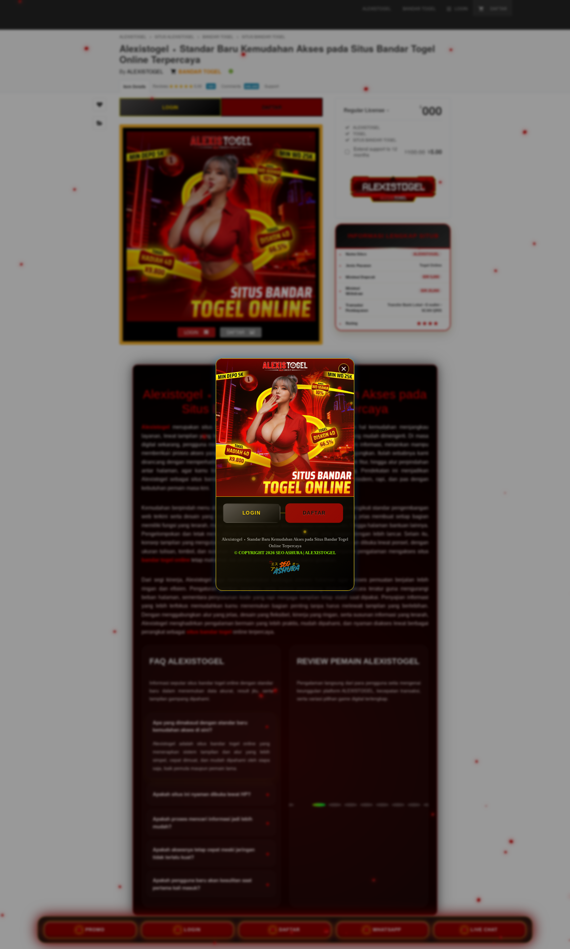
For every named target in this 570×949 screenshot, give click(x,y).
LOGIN (251, 513)
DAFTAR (314, 513)
